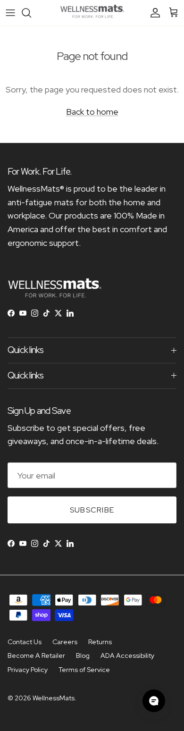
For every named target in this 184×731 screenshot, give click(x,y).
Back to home (92, 111)
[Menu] (10, 12)
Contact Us (25, 642)
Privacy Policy (28, 669)
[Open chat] (153, 700)
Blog (83, 655)
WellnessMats (54, 698)
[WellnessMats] (92, 13)
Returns (100, 642)
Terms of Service (84, 669)
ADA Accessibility (127, 655)
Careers (64, 642)
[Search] (31, 12)
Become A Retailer (36, 655)
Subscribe (92, 510)
